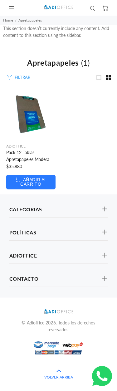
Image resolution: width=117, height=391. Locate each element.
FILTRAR (22, 77)
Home (8, 20)
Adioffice (16, 146)
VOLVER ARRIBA (58, 377)
